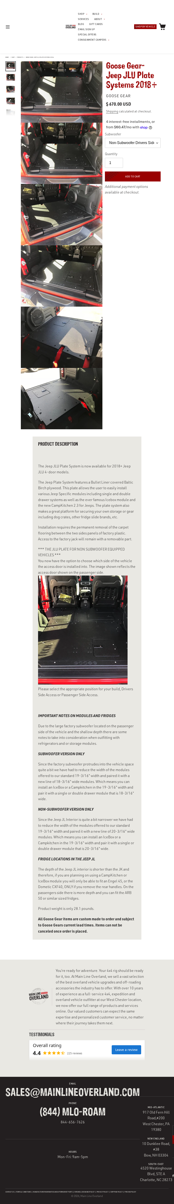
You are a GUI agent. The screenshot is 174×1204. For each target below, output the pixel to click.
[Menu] (12, 26)
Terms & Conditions (23, 1192)
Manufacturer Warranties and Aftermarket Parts (52, 1192)
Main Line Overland (91, 1196)
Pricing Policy (130, 1192)
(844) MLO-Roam (73, 1112)
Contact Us (9, 1192)
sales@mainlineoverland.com (72, 1092)
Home (7, 57)
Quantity (111, 154)
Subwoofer (113, 134)
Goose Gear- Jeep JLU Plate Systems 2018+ (40, 57)
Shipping (112, 111)
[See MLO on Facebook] (173, 1176)
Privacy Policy (103, 1192)
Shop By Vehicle (145, 26)
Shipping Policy (116, 1192)
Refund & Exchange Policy (85, 1192)
